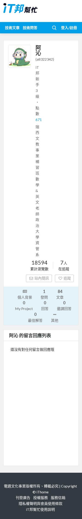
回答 (45, 305)
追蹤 (67, 278)
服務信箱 (58, 497)
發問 (44, 294)
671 (39, 119)
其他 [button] (54, 320)
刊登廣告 (23, 497)
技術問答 (30, 27)
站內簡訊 (41, 278)
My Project (24, 305)
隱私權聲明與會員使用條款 (40, 503)
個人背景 (25, 297)
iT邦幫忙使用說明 (40, 509)
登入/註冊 (69, 27)
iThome (42, 492)
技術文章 (12, 27)
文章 (60, 294)
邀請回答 (64, 305)
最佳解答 (35, 317)
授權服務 (40, 497)
